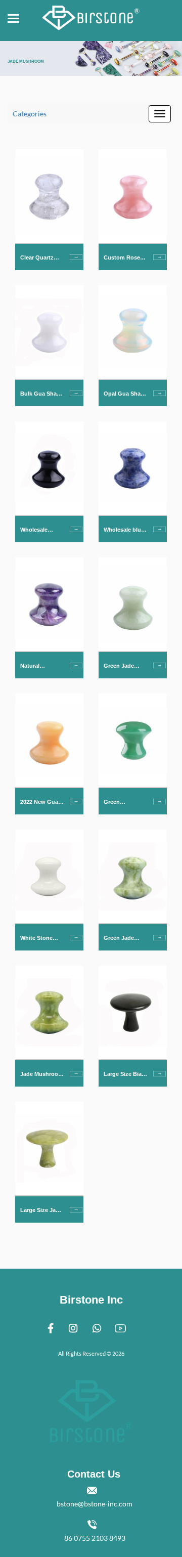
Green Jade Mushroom (119, 938)
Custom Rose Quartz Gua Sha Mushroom (125, 258)
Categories (30, 113)
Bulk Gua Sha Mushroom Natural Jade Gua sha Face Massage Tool (38, 394)
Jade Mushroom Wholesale (41, 1074)
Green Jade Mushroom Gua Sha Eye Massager (124, 666)
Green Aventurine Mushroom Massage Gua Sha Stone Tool (124, 802)
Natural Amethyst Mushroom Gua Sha (41, 666)
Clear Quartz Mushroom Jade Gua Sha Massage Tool (41, 258)
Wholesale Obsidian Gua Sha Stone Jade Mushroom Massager (41, 530)
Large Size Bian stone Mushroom (124, 1074)
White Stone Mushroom (36, 938)
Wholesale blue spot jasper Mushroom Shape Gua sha (124, 530)
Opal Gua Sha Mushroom (122, 394)
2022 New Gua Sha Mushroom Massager (40, 802)
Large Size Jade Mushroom (41, 1211)
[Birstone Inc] (91, 15)
